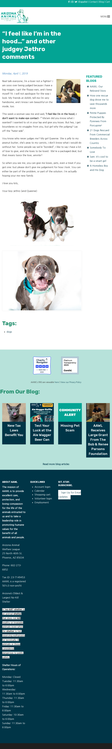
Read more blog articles (56, 464)
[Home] (14, 16)
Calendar (39, 491)
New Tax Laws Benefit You (14, 430)
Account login (42, 487)
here (57, 382)
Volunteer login (43, 498)
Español (83, 2)
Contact (93, 2)
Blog (101, 2)
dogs (9, 332)
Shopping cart (42, 494)
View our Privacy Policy (71, 382)
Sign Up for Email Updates (69, 494)
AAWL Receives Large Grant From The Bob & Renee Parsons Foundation (98, 440)
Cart (108, 2)
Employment (42, 502)
